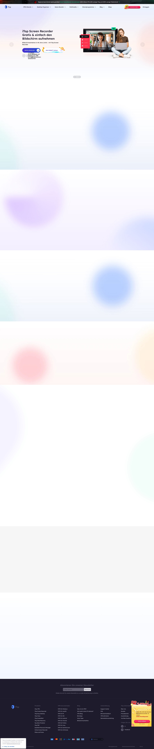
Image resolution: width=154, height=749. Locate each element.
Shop (110, 7)
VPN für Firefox (62, 723)
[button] (11, 44)
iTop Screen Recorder (40, 711)
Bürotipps (80, 716)
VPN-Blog (80, 713)
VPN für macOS (62, 711)
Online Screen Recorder (41, 730)
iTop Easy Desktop (59, 310)
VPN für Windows (62, 709)
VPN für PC (61, 713)
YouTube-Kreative (126, 718)
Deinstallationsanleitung (107, 718)
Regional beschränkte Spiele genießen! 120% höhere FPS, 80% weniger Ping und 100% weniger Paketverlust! (78, 2)
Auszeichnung (124, 716)
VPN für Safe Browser (64, 727)
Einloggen (146, 7)
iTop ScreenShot (39, 718)
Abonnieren (87, 689)
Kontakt (123, 711)
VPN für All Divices (63, 730)
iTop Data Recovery (40, 720)
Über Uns (123, 709)
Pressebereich (125, 713)
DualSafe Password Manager (43, 727)
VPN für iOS (61, 716)
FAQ (102, 711)
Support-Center (105, 709)
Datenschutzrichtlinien (128, 746)
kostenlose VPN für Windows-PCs (43, 156)
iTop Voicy (37, 716)
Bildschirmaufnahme (82, 720)
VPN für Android (62, 718)
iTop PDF (37, 725)
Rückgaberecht (113, 746)
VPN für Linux (61, 725)
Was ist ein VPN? (81, 709)
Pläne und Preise (39, 732)
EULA (141, 746)
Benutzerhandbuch (106, 713)
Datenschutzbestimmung (13, 743)
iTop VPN (37, 709)
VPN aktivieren (105, 716)
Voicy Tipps (80, 718)
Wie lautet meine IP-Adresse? (85, 711)
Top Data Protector (40, 723)
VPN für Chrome (62, 720)
